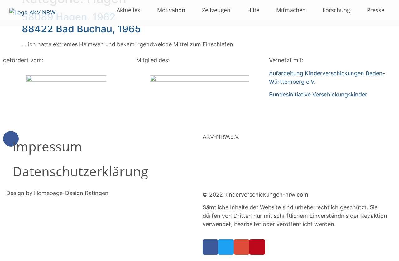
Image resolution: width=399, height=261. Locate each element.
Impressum (47, 146)
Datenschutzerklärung (80, 171)
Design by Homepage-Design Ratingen (57, 193)
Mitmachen (291, 10)
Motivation (171, 10)
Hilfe (253, 10)
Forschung (336, 10)
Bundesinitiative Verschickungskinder (318, 94)
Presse (375, 10)
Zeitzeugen (216, 10)
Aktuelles (128, 10)
